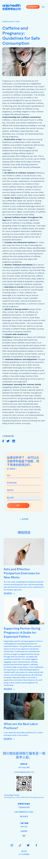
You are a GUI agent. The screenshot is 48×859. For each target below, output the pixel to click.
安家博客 (24, 831)
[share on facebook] (3, 441)
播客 (24, 836)
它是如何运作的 (24, 807)
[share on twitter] (8, 441)
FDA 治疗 (24, 827)
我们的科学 (24, 816)
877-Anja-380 (24, 768)
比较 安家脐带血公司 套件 (24, 812)
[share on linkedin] (13, 441)
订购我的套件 (33, 7)
